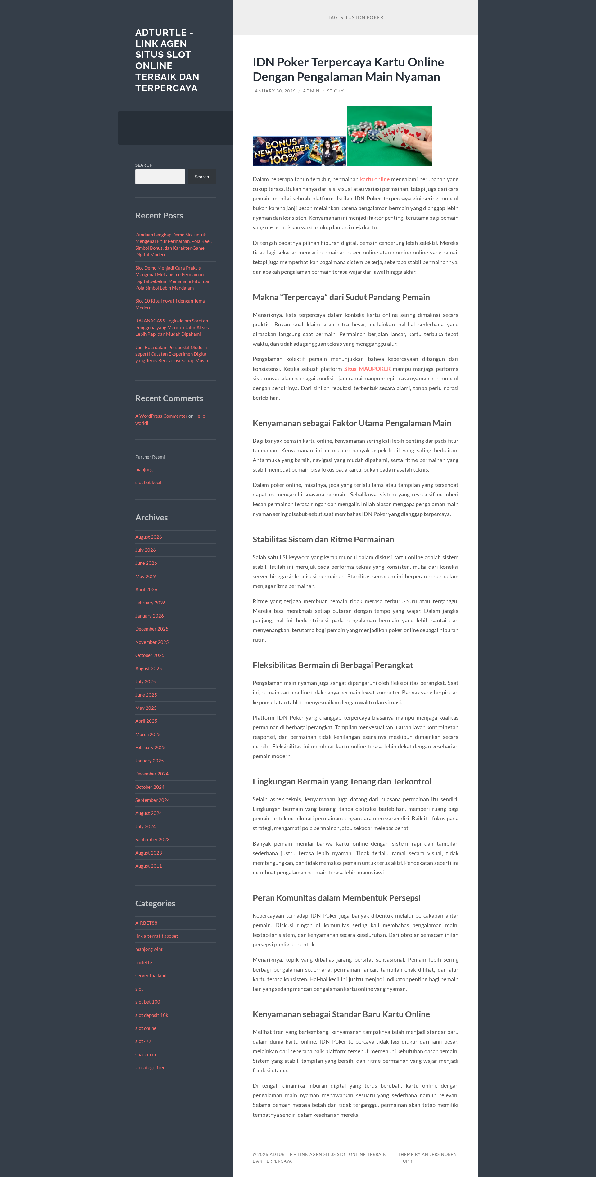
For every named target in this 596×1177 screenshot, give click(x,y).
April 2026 (146, 589)
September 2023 (152, 839)
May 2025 (146, 708)
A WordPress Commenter (161, 416)
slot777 (143, 1041)
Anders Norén (439, 1154)
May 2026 (146, 576)
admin (311, 90)
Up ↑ (408, 1161)
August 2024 (148, 813)
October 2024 (150, 787)
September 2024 (152, 800)
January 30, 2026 (274, 90)
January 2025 (149, 760)
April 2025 (146, 721)
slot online (145, 1028)
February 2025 (150, 747)
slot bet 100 (147, 1001)
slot (139, 988)
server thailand (150, 975)
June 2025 (146, 695)
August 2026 (148, 537)
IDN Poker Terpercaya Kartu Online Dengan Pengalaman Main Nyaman (348, 68)
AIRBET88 (146, 923)
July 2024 (145, 826)
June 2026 (146, 563)
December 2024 (152, 773)
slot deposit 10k (151, 1015)
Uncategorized (150, 1067)
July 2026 (145, 550)
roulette (143, 962)
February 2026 (150, 602)
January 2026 (149, 615)
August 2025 (148, 668)
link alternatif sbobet (156, 936)
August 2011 (148, 866)
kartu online (375, 179)
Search (144, 165)
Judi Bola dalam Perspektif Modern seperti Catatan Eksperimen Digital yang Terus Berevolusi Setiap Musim (172, 353)
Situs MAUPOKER (367, 368)
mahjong (144, 469)
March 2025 (148, 734)
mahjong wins (149, 949)
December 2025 (152, 628)
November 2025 (152, 642)
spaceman (145, 1054)
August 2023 (148, 853)
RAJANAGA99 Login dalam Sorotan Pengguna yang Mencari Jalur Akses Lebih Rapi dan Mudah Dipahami (172, 327)
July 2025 (145, 681)
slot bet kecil (148, 482)
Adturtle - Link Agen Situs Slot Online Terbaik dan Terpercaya (167, 60)
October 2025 (150, 655)
